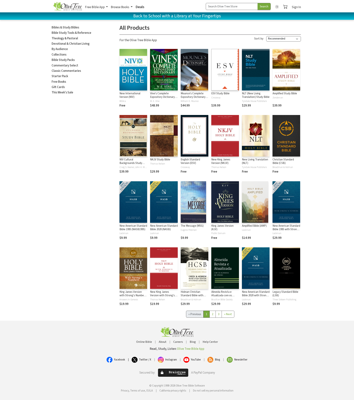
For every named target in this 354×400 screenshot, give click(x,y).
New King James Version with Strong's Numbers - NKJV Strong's (162, 297)
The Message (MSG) (192, 226)
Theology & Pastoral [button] (65, 38)
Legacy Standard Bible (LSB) (285, 293)
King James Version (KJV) (222, 227)
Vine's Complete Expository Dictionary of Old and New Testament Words (164, 99)
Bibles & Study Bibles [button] (65, 27)
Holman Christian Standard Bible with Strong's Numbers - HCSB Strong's (192, 297)
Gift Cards (58, 87)
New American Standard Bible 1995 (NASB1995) (133, 227)
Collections (59, 54)
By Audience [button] (60, 49)
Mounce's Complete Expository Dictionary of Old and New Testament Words (194, 99)
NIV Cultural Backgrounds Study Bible (130, 163)
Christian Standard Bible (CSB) (283, 161)
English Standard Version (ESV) (190, 161)
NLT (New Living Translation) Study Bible (256, 95)
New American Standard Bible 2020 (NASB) (164, 227)
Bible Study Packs (63, 60)
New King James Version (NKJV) (220, 161)
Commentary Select (65, 65)
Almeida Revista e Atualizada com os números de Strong (222, 295)
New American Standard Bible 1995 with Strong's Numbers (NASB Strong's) (286, 231)
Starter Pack (60, 76)
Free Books (59, 82)
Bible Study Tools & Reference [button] (71, 33)
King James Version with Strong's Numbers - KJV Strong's (132, 295)
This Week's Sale (62, 92)
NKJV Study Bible (160, 160)
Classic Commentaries (66, 71)
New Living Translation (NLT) (255, 161)
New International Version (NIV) (129, 95)
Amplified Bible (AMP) (254, 226)
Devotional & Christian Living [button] (70, 44)
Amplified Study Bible (285, 93)
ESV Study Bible (220, 93)
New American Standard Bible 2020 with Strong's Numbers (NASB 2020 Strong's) (256, 297)
